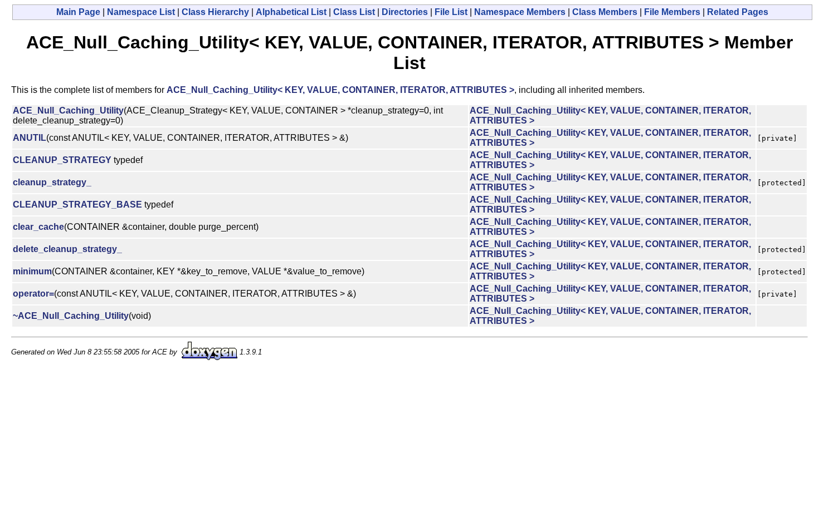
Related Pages (737, 12)
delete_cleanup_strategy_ (67, 249)
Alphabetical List (291, 12)
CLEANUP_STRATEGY (62, 160)
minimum (32, 271)
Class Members (604, 12)
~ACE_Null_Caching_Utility (71, 316)
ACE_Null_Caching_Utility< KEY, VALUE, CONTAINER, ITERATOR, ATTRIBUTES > (340, 90)
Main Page (78, 12)
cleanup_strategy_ (52, 182)
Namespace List (141, 12)
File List (451, 12)
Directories (405, 12)
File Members (672, 12)
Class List (354, 12)
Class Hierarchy (215, 12)
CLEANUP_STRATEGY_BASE (77, 204)
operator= (33, 293)
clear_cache (38, 226)
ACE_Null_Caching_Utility (68, 110)
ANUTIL (29, 137)
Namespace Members (520, 12)
